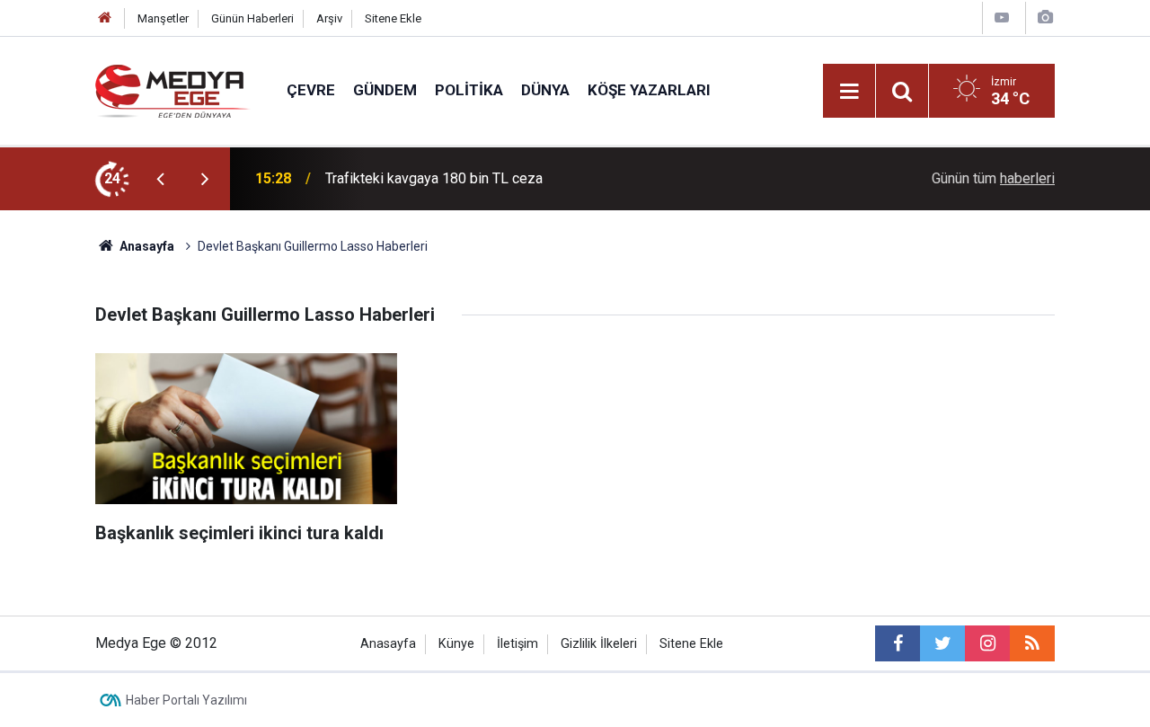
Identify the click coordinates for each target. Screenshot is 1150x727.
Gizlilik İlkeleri (599, 644)
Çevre (311, 90)
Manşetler (163, 18)
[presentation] (159, 179)
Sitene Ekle (393, 18)
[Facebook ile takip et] (897, 643)
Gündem (385, 90)
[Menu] (849, 92)
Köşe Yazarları (649, 90)
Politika (469, 90)
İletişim (517, 644)
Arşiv (329, 18)
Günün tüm (993, 178)
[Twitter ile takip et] (942, 643)
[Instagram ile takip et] (987, 643)
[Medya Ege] (173, 89)
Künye (456, 644)
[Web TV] (1002, 17)
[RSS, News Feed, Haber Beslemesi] (1032, 643)
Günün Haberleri (252, 18)
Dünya (545, 90)
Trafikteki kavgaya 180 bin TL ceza (434, 178)
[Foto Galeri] (1045, 17)
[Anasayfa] (105, 18)
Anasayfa (388, 644)
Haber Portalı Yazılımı (186, 700)
